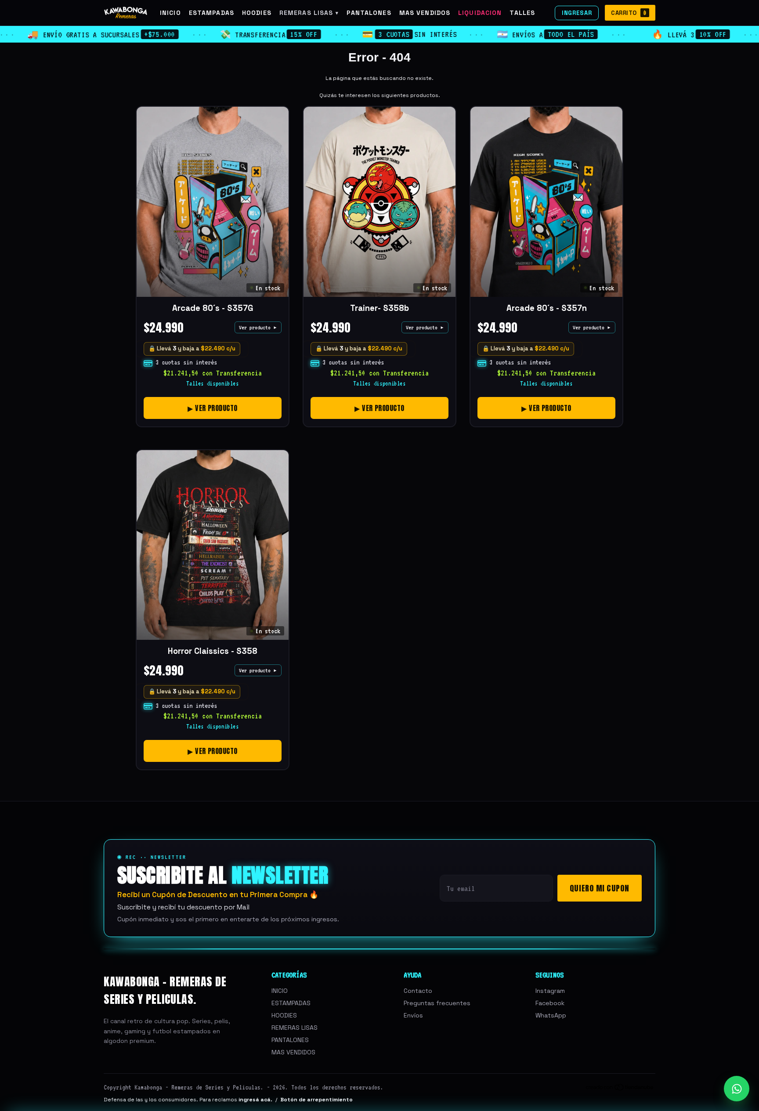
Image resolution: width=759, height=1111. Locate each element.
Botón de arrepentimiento (316, 1099)
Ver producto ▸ (258, 327)
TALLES (522, 13)
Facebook (549, 1003)
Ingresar (577, 13)
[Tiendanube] (620, 1089)
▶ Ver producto (213, 408)
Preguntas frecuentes (437, 1003)
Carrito (628, 13)
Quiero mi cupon (599, 888)
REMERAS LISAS (309, 13)
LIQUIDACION (480, 13)
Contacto (418, 991)
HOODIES (256, 13)
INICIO (170, 13)
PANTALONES (369, 13)
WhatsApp (550, 1015)
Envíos (413, 1015)
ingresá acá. (255, 1099)
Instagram (550, 991)
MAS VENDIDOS (424, 13)
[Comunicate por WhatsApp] (736, 1088)
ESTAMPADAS (211, 13)
